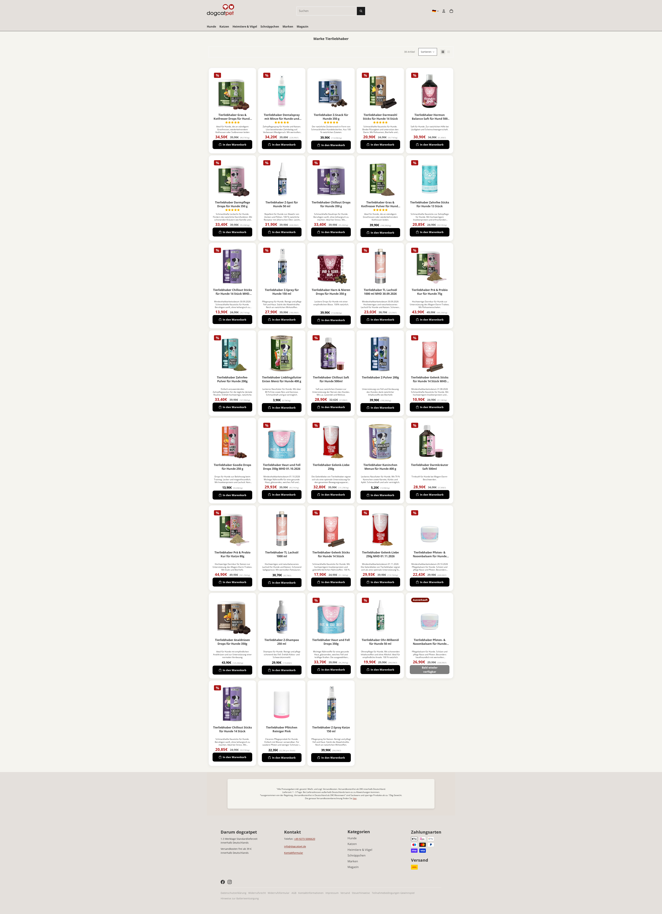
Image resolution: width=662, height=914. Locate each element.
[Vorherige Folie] (215, 91)
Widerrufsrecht (257, 893)
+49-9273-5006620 (304, 838)
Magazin (353, 867)
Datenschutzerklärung (233, 893)
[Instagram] (230, 882)
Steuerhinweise (361, 893)
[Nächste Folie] (249, 91)
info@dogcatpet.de (295, 846)
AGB (294, 893)
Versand (345, 893)
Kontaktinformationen (311, 893)
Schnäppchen (356, 855)
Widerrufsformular (278, 893)
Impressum (332, 893)
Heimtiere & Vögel (360, 850)
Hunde (352, 838)
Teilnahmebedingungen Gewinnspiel (393, 893)
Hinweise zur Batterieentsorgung (240, 898)
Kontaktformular (293, 852)
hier (355, 798)
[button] (427, 52)
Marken (353, 861)
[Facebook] (223, 882)
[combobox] (323, 11)
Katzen (352, 844)
